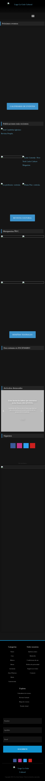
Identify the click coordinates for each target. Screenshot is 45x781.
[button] (33, 16)
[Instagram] (19, 445)
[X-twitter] (26, 445)
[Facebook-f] (13, 445)
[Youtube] (32, 445)
